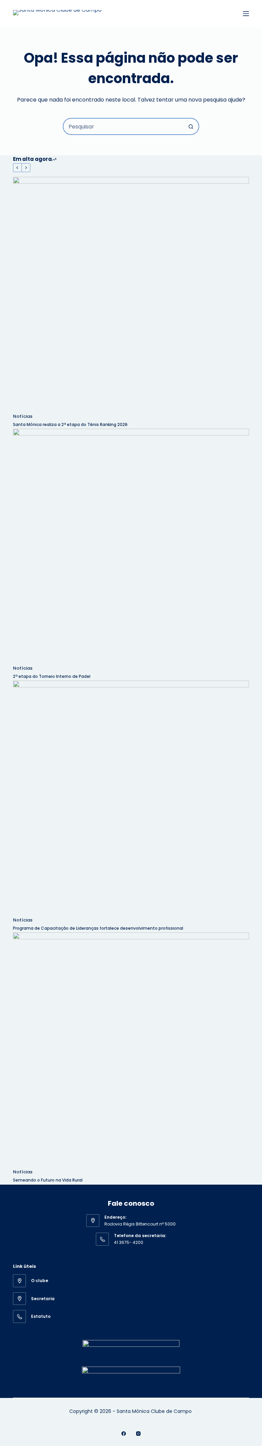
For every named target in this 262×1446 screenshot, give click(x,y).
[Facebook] (123, 1433)
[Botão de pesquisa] (191, 126)
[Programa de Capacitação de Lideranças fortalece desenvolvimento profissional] (131, 798)
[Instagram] (138, 1433)
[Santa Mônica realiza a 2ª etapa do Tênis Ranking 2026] (131, 294)
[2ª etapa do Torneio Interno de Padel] (131, 546)
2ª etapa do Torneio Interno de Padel (51, 676)
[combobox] (123, 126)
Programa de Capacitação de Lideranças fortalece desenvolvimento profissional (98, 928)
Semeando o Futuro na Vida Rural (48, 1180)
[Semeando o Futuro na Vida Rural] (131, 1050)
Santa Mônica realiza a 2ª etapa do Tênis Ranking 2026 (71, 424)
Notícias (22, 416)
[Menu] (246, 14)
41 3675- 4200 (128, 1242)
